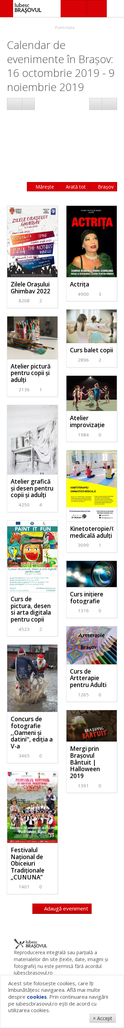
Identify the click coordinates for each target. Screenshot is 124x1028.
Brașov (105, 186)
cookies (37, 996)
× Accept (102, 1018)
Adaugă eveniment (65, 908)
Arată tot (75, 186)
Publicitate (64, 27)
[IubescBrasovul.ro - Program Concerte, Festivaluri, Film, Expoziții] (6, 8)
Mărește (44, 186)
